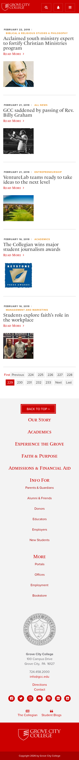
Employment (39, 585)
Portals (39, 564)
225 (40, 375)
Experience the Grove (39, 444)
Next (58, 383)
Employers (39, 530)
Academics (42, 239)
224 (31, 375)
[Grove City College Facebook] (11, 698)
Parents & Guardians (39, 488)
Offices (40, 575)
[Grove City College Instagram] (30, 698)
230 (20, 383)
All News (41, 105)
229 (10, 383)
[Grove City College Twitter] (21, 698)
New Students (39, 540)
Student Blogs (51, 715)
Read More (12, 54)
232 (38, 383)
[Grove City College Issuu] (49, 698)
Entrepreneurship (48, 172)
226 (50, 375)
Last (69, 383)
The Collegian (27, 715)
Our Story (39, 419)
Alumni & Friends (39, 498)
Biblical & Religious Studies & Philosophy (37, 33)
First (7, 375)
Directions (39, 685)
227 (60, 375)
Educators (40, 519)
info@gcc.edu (39, 677)
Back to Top (37, 409)
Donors (39, 509)
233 (48, 383)
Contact (39, 690)
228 (69, 375)
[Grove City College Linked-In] (67, 698)
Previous (18, 375)
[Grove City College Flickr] (58, 698)
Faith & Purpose (39, 456)
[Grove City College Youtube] (39, 698)
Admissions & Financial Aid (40, 468)
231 (29, 383)
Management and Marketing (27, 309)
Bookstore (39, 596)
